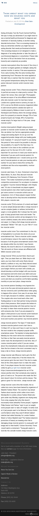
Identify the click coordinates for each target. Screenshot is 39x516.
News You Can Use (7, 470)
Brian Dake (29, 21)
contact (9, 449)
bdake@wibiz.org (7, 462)
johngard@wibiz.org (7, 455)
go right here (15, 368)
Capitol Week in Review (9, 474)
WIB (3, 3)
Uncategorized (19, 24)
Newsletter (5, 478)
